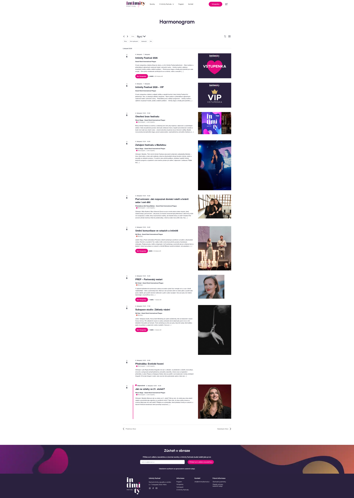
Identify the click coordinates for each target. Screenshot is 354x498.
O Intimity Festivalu (165, 4)
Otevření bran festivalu (147, 116)
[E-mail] (156, 488)
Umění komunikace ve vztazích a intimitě (156, 230)
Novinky (152, 4)
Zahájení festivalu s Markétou (150, 144)
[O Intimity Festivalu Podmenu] (173, 4)
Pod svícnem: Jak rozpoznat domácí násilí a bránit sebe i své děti (162, 200)
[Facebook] (153, 488)
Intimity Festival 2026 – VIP (149, 87)
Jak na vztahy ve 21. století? (150, 388)
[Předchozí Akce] (124, 36)
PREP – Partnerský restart (148, 279)
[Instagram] (150, 488)
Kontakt (190, 4)
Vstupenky (215, 4)
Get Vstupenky (141, 76)
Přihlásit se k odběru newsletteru (200, 462)
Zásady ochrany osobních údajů (218, 485)
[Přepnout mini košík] (226, 4)
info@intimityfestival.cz (202, 482)
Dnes (132, 36)
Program (181, 4)
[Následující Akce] (127, 36)
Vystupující (179, 487)
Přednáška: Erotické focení (149, 363)
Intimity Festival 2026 (146, 57)
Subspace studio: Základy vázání (152, 309)
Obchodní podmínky (219, 482)
